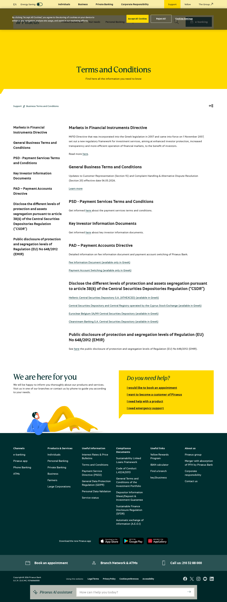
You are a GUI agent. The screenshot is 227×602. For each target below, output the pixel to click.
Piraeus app (20, 461)
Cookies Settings (184, 18)
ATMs (16, 473)
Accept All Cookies (137, 18)
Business (53, 473)
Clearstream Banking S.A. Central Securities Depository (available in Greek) (113, 321)
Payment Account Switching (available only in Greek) (100, 270)
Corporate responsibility (193, 472)
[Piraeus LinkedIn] (212, 579)
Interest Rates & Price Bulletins (95, 456)
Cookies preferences (129, 579)
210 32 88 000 (192, 563)
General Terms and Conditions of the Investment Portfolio (128, 482)
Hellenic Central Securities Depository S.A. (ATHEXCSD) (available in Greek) (114, 297)
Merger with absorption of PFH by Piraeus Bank (199, 462)
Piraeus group (193, 454)
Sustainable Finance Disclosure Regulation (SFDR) (129, 510)
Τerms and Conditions (95, 464)
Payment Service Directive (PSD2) (92, 472)
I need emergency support (145, 408)
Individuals (54, 454)
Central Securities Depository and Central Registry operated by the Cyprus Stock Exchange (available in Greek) (135, 305)
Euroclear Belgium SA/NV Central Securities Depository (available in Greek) (114, 313)
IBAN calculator (159, 464)
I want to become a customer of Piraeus (154, 394)
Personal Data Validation (96, 491)
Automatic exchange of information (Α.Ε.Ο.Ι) (130, 522)
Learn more (76, 188)
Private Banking (57, 467)
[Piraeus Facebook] (185, 579)
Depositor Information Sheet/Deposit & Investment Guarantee (129, 496)
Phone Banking (22, 467)
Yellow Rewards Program (159, 456)
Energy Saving (28, 4)
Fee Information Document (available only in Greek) (99, 262)
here (85, 154)
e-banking (19, 454)
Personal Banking (58, 461)
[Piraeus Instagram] (198, 579)
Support (17, 106)
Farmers (52, 480)
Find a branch (158, 471)
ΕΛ (15, 4)
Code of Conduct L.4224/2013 (126, 470)
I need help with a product (145, 401)
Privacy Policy (109, 579)
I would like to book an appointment (152, 388)
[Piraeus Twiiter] (192, 579)
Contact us (191, 481)
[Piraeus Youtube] (205, 579)
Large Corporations (59, 486)
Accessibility (148, 579)
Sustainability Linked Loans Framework (128, 460)
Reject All (161, 18)
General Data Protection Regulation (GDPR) (96, 483)
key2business (158, 477)
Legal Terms (93, 579)
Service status (90, 497)
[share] (211, 106)
